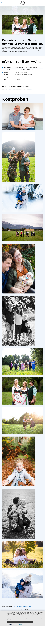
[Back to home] (22, 3)
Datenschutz (25, 606)
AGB (30, 606)
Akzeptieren (25, 622)
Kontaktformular (12, 89)
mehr (38, 622)
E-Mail (30, 89)
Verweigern (12, 622)
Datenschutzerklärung (41, 624)
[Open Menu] (1, 3)
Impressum (19, 606)
